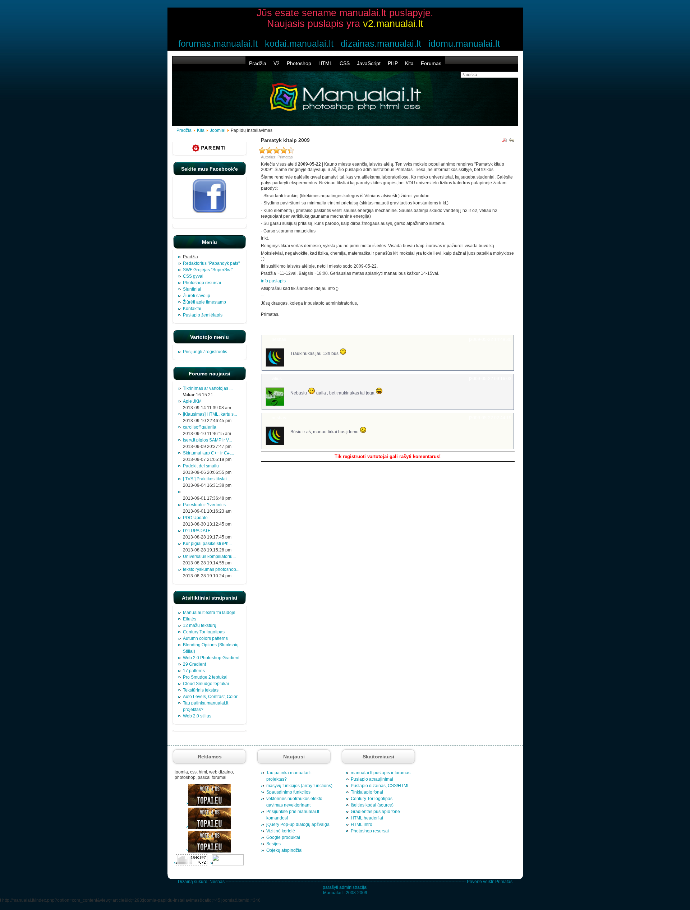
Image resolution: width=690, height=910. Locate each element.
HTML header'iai (367, 818)
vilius (277, 378)
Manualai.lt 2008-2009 (345, 892)
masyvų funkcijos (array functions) (299, 785)
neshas (279, 339)
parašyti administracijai (345, 887)
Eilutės (189, 619)
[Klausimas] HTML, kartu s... (210, 414)
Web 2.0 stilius (197, 716)
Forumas (431, 63)
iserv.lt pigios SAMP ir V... (207, 440)
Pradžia (257, 63)
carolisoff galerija (199, 427)
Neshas (217, 881)
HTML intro (361, 824)
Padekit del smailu (201, 465)
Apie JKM (192, 401)
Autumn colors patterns (205, 638)
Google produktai (283, 837)
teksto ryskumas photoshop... (211, 569)
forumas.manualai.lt (218, 43)
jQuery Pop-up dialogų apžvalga (298, 824)
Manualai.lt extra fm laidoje (209, 612)
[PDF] (504, 141)
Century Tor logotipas (204, 631)
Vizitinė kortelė (280, 830)
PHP (393, 63)
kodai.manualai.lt (299, 43)
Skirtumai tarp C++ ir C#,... (208, 453)
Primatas (503, 881)
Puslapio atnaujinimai (372, 779)
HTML (325, 63)
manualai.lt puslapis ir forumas (380, 772)
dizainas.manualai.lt (381, 43)
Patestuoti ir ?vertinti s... (206, 504)
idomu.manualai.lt (464, 43)
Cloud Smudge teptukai (206, 683)
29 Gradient (194, 664)
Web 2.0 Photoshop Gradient (211, 657)
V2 (276, 63)
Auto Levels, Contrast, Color (210, 696)
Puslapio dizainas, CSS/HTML (380, 785)
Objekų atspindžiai (284, 850)
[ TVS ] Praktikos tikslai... (206, 478)
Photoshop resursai (370, 830)
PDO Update (195, 517)
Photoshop (299, 63)
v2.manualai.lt (393, 23)
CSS (345, 63)
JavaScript (369, 63)
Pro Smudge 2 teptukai (205, 677)
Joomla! (217, 130)
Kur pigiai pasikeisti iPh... (207, 543)
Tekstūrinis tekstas (200, 690)
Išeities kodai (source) (372, 805)
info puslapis (273, 280)
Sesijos (273, 843)
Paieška (503, 325)
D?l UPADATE (197, 530)
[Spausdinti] (512, 141)
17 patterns (194, 670)
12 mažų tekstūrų (199, 625)
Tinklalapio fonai (367, 792)
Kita (409, 63)
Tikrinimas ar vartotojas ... (208, 388)
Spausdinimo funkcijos (288, 792)
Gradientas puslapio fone (375, 811)
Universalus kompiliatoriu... (209, 556)
